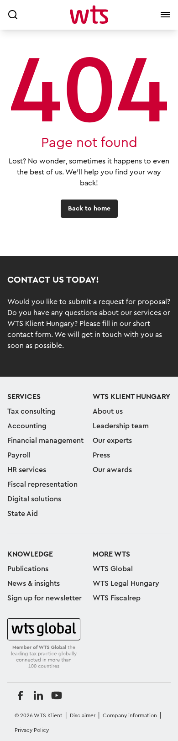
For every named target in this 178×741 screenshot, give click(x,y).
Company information (130, 715)
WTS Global (113, 569)
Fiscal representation (42, 484)
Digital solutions (34, 499)
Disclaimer (82, 715)
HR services (26, 469)
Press (101, 455)
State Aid (22, 513)
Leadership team (121, 426)
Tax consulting (31, 411)
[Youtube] (56, 695)
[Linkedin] (38, 695)
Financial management (45, 440)
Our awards (112, 469)
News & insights (33, 583)
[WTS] (43, 643)
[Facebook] (20, 695)
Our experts (112, 440)
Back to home (89, 208)
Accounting (27, 426)
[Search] (12, 14)
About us (108, 411)
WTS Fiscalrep (117, 598)
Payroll (19, 455)
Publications (27, 569)
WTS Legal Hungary (126, 583)
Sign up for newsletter (44, 598)
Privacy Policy (32, 730)
